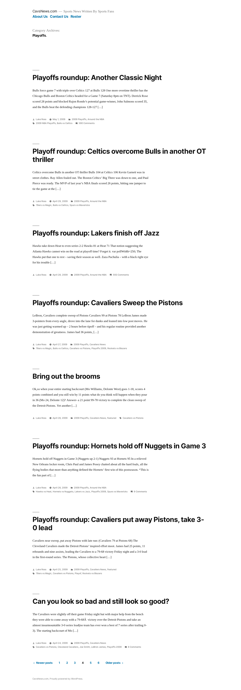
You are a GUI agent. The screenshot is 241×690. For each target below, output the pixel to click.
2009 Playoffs (79, 119)
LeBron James (98, 647)
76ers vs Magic (44, 205)
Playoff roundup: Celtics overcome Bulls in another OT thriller (119, 155)
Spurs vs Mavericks (80, 205)
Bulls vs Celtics (64, 123)
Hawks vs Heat (43, 491)
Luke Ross (41, 119)
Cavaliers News (98, 344)
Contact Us (59, 16)
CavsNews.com (44, 11)
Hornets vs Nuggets (63, 491)
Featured (111, 418)
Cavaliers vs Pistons (80, 348)
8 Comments (134, 647)
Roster (76, 16)
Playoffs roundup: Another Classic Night (97, 77)
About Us (40, 16)
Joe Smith (84, 647)
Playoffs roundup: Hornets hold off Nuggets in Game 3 (119, 446)
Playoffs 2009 (98, 348)
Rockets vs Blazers (117, 348)
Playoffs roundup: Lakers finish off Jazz (95, 233)
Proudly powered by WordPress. (66, 678)
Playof (78, 573)
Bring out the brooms (66, 376)
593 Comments (121, 274)
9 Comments (140, 491)
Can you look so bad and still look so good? (100, 601)
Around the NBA (96, 119)
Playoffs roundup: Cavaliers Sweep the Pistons (107, 302)
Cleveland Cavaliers (68, 647)
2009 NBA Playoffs (46, 123)
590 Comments (87, 123)
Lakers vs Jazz (82, 491)
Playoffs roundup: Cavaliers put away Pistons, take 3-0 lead (118, 523)
